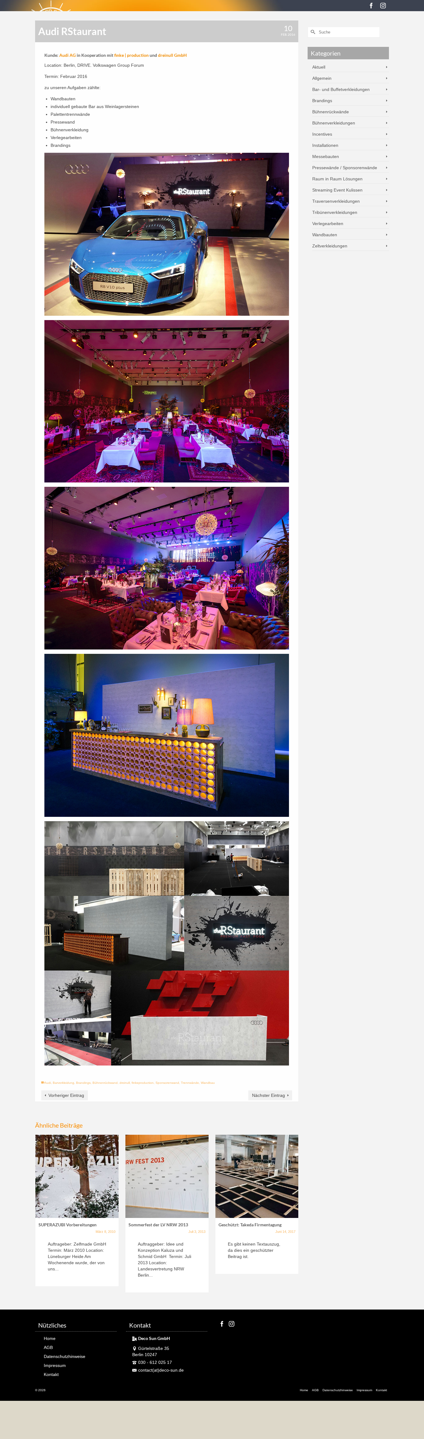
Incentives (322, 134)
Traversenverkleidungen (336, 201)
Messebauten (325, 156)
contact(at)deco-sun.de (161, 1370)
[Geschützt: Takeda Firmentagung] (257, 1176)
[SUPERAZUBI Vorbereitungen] (77, 1176)
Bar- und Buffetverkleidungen (341, 89)
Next (292, 1214)
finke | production (131, 55)
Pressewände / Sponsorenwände (344, 167)
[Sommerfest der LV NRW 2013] (167, 1176)
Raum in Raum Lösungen (337, 178)
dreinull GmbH (172, 55)
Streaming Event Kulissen (337, 190)
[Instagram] (383, 5)
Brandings (83, 1082)
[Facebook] (371, 5)
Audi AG (67, 55)
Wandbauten (324, 234)
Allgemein (322, 78)
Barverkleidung (63, 1082)
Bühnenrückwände (330, 111)
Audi (47, 1082)
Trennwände (190, 1082)
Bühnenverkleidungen (333, 122)
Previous (40, 1214)
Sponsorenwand (167, 1082)
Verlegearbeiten (327, 223)
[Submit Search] (312, 32)
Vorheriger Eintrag (66, 1095)
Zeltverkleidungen (329, 245)
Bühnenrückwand (105, 1082)
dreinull (125, 1082)
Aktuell (318, 67)
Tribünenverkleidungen (334, 212)
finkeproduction (143, 1082)
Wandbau (208, 1082)
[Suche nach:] (344, 32)
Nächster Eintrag (268, 1095)
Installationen (325, 145)
